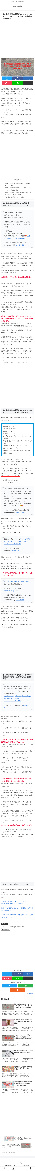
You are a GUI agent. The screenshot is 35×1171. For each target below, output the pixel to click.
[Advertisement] (17, 38)
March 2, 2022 (20, 600)
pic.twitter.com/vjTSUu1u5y (12, 590)
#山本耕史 (23, 541)
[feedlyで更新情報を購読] (25, 985)
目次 (15, 179)
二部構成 (12, 927)
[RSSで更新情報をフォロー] (17, 990)
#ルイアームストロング (13, 541)
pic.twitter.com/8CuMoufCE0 (12, 701)
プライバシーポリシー (9, 1165)
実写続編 (19, 927)
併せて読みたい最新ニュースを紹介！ (15, 197)
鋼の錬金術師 (6, 929)
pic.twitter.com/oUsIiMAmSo (19, 238)
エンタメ (5, 923)
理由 (24, 927)
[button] (28, 83)
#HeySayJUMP (23, 696)
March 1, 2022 (19, 245)
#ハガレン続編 (24, 581)
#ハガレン (7, 581)
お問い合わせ (25, 1165)
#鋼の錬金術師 (14, 581)
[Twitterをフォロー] (9, 985)
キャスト (5, 927)
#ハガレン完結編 (13, 698)
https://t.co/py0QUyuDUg (11, 696)
